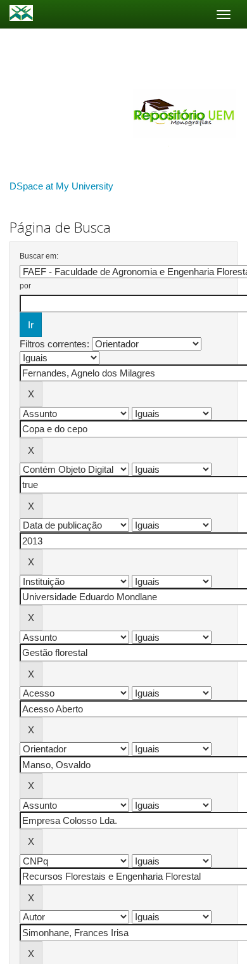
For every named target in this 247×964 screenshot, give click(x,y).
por (25, 285)
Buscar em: (39, 256)
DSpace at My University (61, 186)
